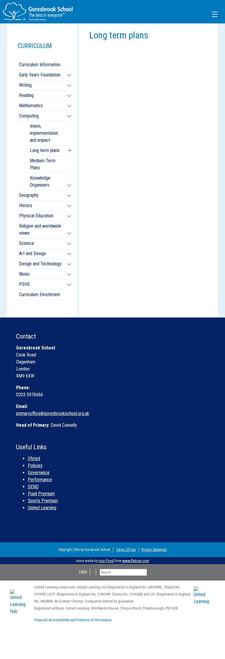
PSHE (24, 284)
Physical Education (36, 215)
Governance (39, 472)
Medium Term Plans (42, 164)
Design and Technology (40, 264)
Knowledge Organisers (40, 181)
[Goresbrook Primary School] (38, 11)
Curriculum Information (39, 64)
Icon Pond (106, 561)
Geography (29, 195)
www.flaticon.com (135, 561)
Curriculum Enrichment (39, 294)
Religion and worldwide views (40, 229)
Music (24, 274)
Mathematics (31, 105)
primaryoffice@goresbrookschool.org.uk (52, 413)
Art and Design (32, 253)
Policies (35, 465)
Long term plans (44, 150)
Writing (25, 85)
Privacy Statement (154, 550)
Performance (40, 479)
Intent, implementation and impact (44, 133)
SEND (33, 486)
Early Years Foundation (39, 75)
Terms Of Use (126, 550)
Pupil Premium (41, 493)
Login (83, 571)
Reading (26, 95)
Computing (29, 116)
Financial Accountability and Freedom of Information (73, 620)
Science (26, 243)
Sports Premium (43, 500)
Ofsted (34, 458)
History (25, 205)
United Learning (42, 508)
